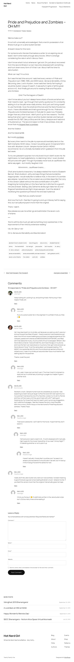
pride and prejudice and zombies (44, 250)
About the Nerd (42, 3)
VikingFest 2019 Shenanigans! (16, 602)
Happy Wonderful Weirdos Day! (16, 614)
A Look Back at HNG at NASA (15, 608)
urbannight (17, 294)
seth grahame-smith (53, 253)
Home (28, 3)
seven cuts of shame (15, 257)
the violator (26, 257)
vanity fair (35, 257)
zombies (20, 137)
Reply (15, 303)
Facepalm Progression (49, 7)
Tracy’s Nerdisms (64, 7)
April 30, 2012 (18, 292)
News (33, 3)
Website (10, 559)
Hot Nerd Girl (17, 31)
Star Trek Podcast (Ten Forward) (17, 273)
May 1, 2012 (20, 416)
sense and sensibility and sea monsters (34, 253)
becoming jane (33, 243)
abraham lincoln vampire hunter (18, 243)
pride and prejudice (27, 250)
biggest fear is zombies (28, 124)
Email (10, 551)
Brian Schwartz (18, 388)
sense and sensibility (15, 253)
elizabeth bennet (54, 243)
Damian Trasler (18, 328)
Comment (11, 520)
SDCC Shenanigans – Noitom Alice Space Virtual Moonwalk (28, 619)
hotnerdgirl (20, 311)
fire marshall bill (19, 246)
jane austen (38, 246)
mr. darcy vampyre (14, 250)
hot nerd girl (29, 246)
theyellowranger (21, 418)
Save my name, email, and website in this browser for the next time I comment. (31, 567)
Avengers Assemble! (61, 273)
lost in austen (48, 246)
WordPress (67, 657)
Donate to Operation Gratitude (59, 3)
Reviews (29, 31)
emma (11, 246)
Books (24, 31)
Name (10, 543)
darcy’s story (43, 243)
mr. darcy (57, 246)
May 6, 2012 (20, 309)
